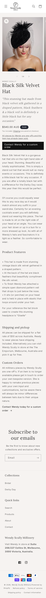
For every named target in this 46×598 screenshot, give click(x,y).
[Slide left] (17, 76)
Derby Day (10, 489)
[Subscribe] (37, 457)
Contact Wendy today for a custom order (21, 409)
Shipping (16, 131)
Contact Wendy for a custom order (21, 145)
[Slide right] (29, 76)
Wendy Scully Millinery (21, 585)
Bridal (8, 483)
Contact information (32, 592)
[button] (6, 6)
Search (8, 508)
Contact (9, 527)
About (8, 520)
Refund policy (19, 588)
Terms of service (35, 588)
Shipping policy (14, 592)
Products (9, 514)
